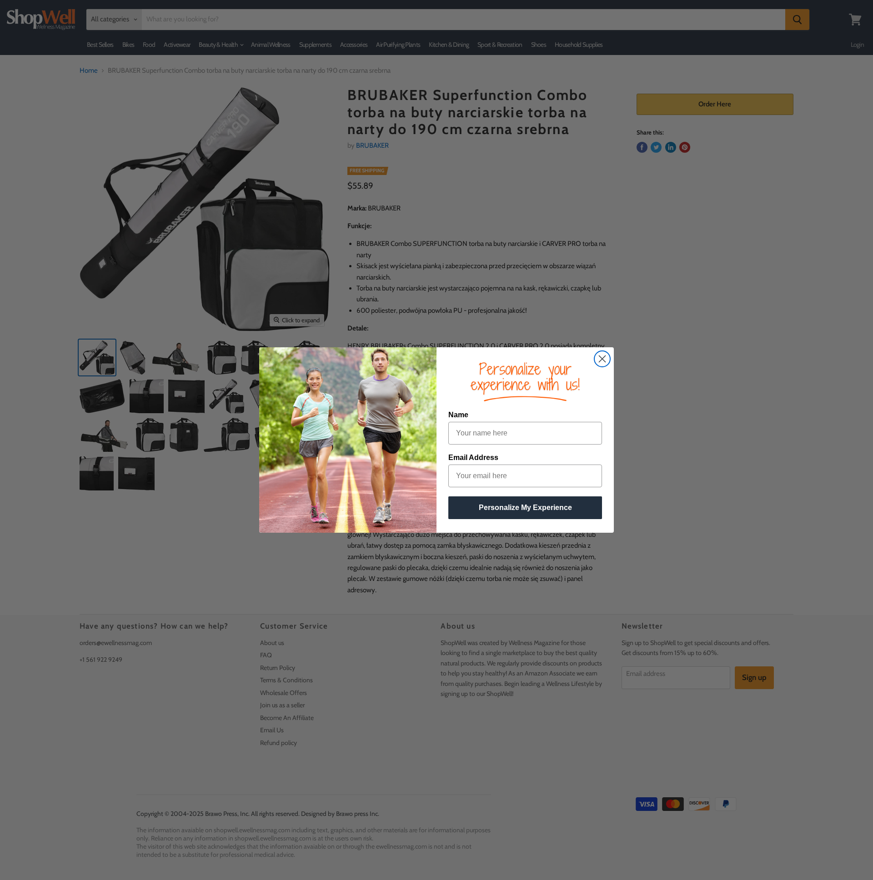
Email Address (473, 457)
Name (458, 415)
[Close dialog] (602, 359)
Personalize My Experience (525, 507)
